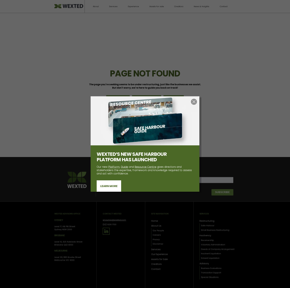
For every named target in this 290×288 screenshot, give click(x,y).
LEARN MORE (109, 186)
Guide (124, 167)
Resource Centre (145, 167)
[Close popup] (194, 102)
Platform (114, 167)
